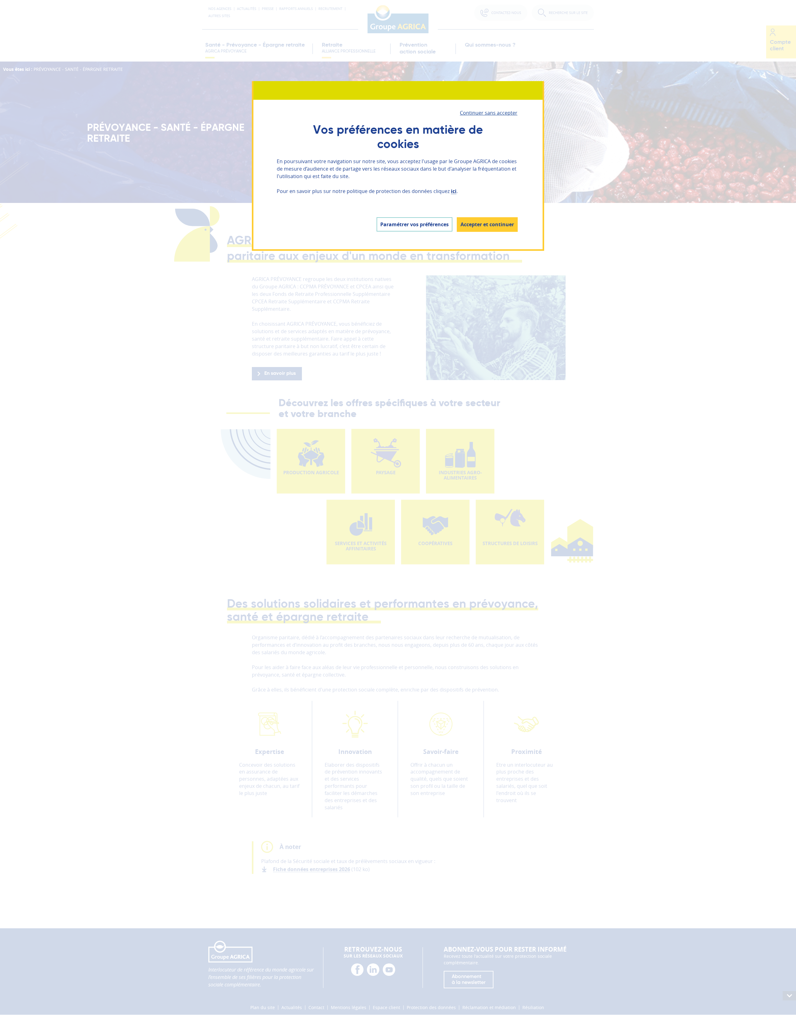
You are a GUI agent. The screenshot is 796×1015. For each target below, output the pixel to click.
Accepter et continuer (487, 224)
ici (453, 191)
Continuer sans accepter (488, 112)
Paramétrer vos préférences (414, 224)
